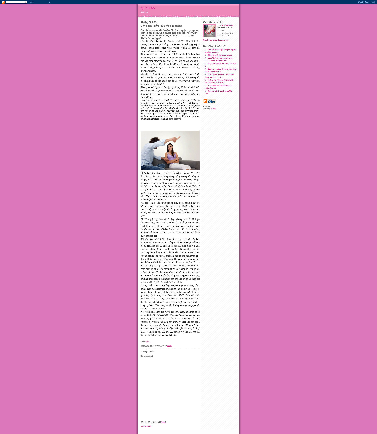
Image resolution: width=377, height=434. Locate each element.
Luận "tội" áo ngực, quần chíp (220, 58)
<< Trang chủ (146, 426)
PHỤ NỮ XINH (227, 25)
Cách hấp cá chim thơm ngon (220, 55)
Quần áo (148, 8)
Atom (163, 422)
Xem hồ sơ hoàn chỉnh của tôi (215, 40)
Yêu (147, 342)
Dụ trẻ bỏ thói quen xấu (217, 61)
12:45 (169, 346)
